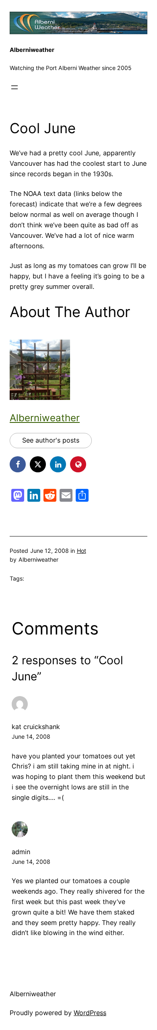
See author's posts (50, 440)
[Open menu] (14, 87)
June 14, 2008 (31, 736)
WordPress (90, 1013)
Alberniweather (32, 50)
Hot (81, 550)
